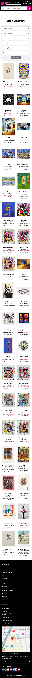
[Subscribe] (29, 662)
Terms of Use (5, 604)
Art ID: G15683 (24, 88)
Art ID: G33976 (8, 252)
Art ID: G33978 (24, 252)
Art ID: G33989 (8, 225)
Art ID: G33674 (8, 307)
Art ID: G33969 (24, 470)
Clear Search (16, 57)
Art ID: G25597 (8, 554)
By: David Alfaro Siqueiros (8, 496)
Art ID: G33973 (8, 415)
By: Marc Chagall (8, 468)
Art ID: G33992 (8, 169)
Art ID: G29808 (8, 197)
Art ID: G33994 (24, 115)
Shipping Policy (6, 599)
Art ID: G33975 (8, 388)
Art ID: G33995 (8, 115)
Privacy (3, 601)
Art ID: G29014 (8, 527)
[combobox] (16, 28)
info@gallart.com (6, 623)
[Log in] (25, 1)
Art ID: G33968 (8, 500)
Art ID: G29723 (24, 334)
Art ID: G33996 (8, 88)
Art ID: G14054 (24, 279)
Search (3, 570)
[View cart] (27, 1)
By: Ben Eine (23, 330)
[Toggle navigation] (2, 3)
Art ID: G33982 (8, 334)
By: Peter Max (23, 194)
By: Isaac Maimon (8, 166)
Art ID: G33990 (24, 198)
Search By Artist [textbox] (8, 28)
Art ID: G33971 (8, 443)
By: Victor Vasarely (8, 358)
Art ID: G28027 (24, 142)
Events (3, 581)
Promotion (4, 586)
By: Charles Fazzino (24, 84)
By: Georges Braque (8, 551)
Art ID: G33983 (24, 307)
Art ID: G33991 (24, 169)
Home (2, 17)
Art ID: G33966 (24, 527)
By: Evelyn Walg (24, 303)
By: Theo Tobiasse (24, 466)
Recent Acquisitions (7, 572)
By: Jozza (23, 222)
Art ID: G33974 (24, 388)
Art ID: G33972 (24, 415)
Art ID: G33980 (24, 361)
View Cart (4, 596)
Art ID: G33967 (24, 498)
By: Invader (8, 111)
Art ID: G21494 (8, 471)
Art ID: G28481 (24, 555)
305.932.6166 (5, 617)
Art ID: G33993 (8, 142)
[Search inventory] (29, 8)
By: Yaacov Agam (8, 523)
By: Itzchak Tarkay (23, 139)
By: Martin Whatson (24, 523)
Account (4, 593)
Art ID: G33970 (24, 443)
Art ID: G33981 (8, 361)
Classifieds (4, 578)
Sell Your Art (5, 583)
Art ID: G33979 (8, 279)
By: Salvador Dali (23, 552)
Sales (3, 575)
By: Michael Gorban (24, 276)
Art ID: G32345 (24, 225)
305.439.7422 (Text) (7, 620)
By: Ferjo (23, 111)
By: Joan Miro (8, 84)
